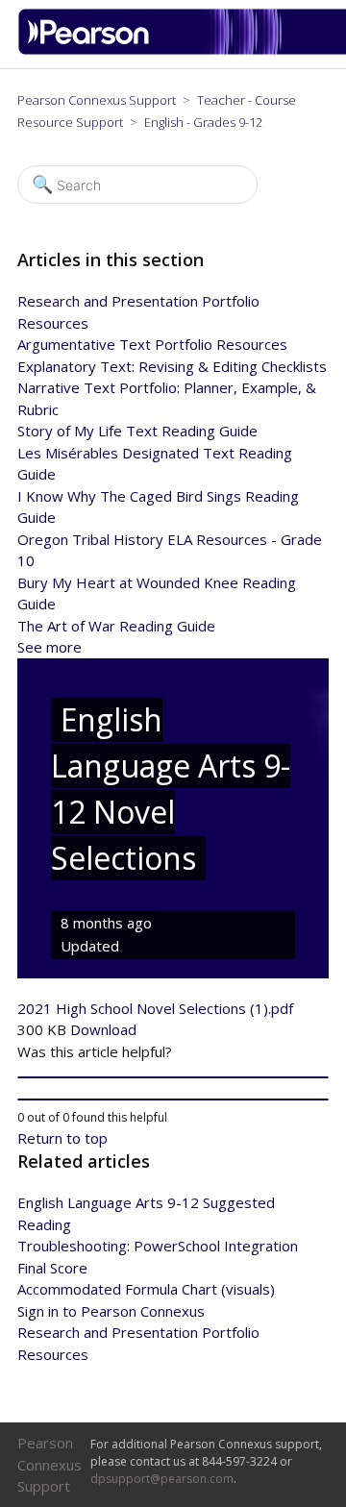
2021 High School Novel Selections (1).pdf (155, 1008)
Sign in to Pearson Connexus (111, 1311)
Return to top (62, 1138)
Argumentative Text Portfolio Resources (152, 344)
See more (49, 646)
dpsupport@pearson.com (162, 1478)
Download (103, 1029)
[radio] (173, 1077)
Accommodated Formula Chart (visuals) (146, 1288)
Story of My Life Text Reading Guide (137, 430)
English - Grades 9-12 (203, 122)
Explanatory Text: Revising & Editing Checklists (172, 366)
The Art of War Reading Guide (116, 625)
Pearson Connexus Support (96, 100)
